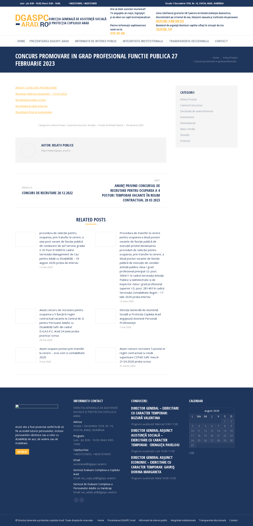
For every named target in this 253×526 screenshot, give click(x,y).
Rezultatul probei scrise (30, 100)
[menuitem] (21, 41)
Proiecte (185, 141)
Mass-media (187, 129)
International (187, 123)
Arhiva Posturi (58, 125)
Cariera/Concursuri (77, 125)
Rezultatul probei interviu (31, 106)
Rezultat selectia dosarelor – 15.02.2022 (41, 94)
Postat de (110, 125)
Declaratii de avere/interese (196, 111)
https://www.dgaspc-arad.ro (56, 150)
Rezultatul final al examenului (33, 112)
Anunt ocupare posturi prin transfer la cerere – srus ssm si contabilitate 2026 (62, 353)
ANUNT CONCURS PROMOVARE (36, 87)
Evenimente (187, 117)
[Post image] (25, 239)
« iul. (191, 452)
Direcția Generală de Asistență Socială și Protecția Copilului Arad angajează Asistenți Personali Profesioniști (140, 316)
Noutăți (92, 125)
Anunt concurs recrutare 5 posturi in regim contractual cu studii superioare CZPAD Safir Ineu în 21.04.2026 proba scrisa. (142, 355)
